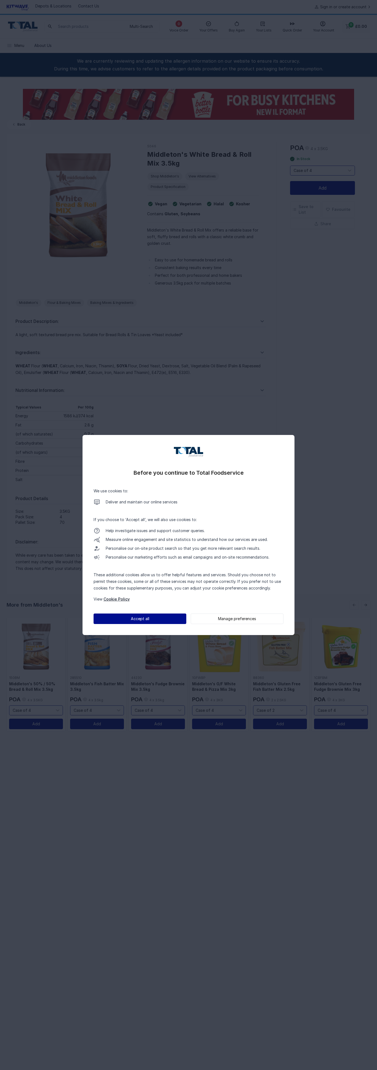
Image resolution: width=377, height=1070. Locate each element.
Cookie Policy (116, 599)
